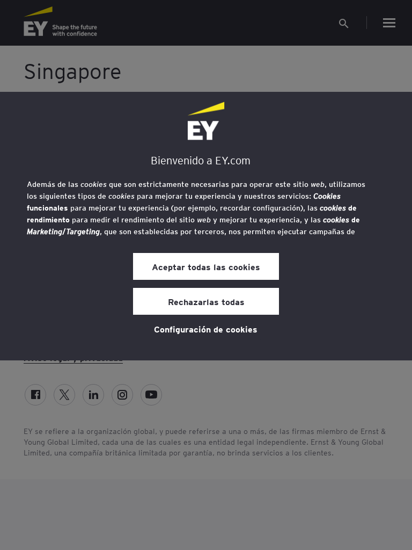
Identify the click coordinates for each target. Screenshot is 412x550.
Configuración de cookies (206, 329)
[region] (206, 226)
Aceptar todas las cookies (206, 266)
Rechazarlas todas (206, 301)
